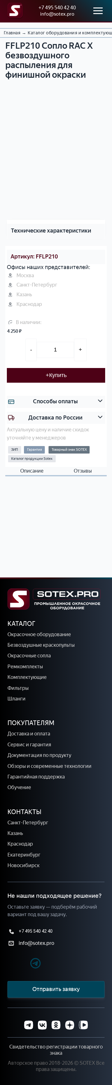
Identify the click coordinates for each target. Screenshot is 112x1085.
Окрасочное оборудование (39, 634)
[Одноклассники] (56, 1025)
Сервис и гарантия (29, 745)
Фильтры (18, 688)
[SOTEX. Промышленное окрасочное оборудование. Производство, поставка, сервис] (54, 599)
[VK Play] (83, 1025)
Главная (12, 33)
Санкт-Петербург (27, 823)
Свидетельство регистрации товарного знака (56, 1050)
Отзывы (83, 471)
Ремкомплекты (25, 667)
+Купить (56, 375)
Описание (32, 471)
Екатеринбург (23, 855)
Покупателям (30, 723)
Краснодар (20, 844)
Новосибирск (23, 865)
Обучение (19, 787)
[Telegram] (24, 964)
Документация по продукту (39, 755)
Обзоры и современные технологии (49, 766)
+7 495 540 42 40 (57, 8)
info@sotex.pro (57, 14)
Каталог (21, 623)
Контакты (24, 812)
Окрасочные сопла (29, 656)
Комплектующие (27, 677)
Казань (15, 833)
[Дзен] (69, 1025)
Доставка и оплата (28, 734)
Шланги (16, 699)
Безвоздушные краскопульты (41, 645)
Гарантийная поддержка (36, 777)
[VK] (42, 1025)
